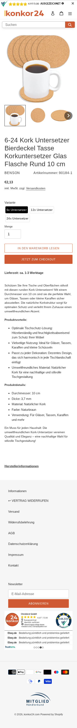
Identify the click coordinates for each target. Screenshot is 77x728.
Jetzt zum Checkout (38, 259)
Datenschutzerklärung (23, 544)
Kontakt (13, 565)
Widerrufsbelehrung (21, 522)
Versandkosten (35, 188)
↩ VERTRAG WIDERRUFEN (28, 500)
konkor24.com (32, 714)
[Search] (70, 25)
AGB (11, 533)
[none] (15, 115)
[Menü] (70, 13)
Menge (9, 226)
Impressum (16, 554)
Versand (13, 511)
